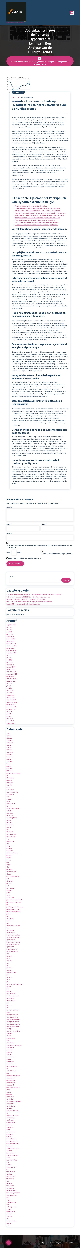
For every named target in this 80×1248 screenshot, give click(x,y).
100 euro (9, 738)
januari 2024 (10, 697)
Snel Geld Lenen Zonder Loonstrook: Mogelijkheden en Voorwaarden (29, 602)
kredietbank (10, 998)
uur (7, 1169)
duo (7, 879)
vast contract (10, 1176)
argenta (9, 785)
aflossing (9, 783)
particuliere (10, 1104)
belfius (8, 820)
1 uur (8, 733)
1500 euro (9, 743)
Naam (9, 524)
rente (8, 1129)
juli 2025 (9, 655)
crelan (8, 860)
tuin (7, 1162)
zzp (7, 1226)
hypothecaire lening (13, 942)
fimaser (9, 890)
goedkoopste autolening (14, 907)
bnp (7, 839)
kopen (8, 986)
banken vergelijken (12, 808)
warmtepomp (11, 1202)
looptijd (9, 1033)
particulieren (10, 1106)
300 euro (9, 761)
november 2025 (11, 646)
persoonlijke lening (12, 1111)
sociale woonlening (12, 1143)
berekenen (10, 825)
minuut (8, 1054)
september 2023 (11, 707)
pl (7, 1113)
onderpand (10, 1085)
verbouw (9, 1183)
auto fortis (10, 790)
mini (7, 1040)
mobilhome (10, 1057)
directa (8, 874)
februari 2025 (10, 667)
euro (7, 886)
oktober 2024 (10, 676)
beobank (9, 822)
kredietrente (10, 1001)
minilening (10, 1047)
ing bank (9, 956)
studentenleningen (12, 1148)
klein (8, 979)
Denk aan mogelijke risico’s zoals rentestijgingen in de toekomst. (36, 222)
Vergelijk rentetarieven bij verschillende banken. (31, 206)
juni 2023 (9, 714)
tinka (8, 1158)
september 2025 (11, 650)
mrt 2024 (15, 97)
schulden (9, 1136)
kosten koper (10, 993)
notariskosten (11, 1071)
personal (9, 1108)
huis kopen (10, 930)
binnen (8, 827)
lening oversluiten (12, 1026)
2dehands (9, 757)
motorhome (10, 1064)
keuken (8, 968)
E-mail (43, 524)
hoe (7, 923)
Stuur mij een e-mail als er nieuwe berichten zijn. (24, 558)
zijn (7, 1218)
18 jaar (8, 745)
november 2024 (11, 674)
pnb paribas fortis (12, 1115)
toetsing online (11, 1160)
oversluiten (10, 1097)
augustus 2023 (11, 709)
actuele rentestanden (13, 773)
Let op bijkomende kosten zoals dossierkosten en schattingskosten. (37, 208)
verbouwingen (11, 1190)
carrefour (9, 850)
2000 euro (9, 752)
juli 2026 (9, 627)
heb (7, 916)
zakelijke (9, 1216)
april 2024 (9, 690)
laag (7, 1003)
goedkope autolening (13, 909)
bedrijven (9, 813)
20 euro (8, 747)
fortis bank (10, 897)
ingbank (9, 961)
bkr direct (9, 832)
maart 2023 (10, 721)
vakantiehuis (10, 1172)
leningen (9, 1029)
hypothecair (10, 933)
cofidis (8, 858)
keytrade (9, 970)
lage (7, 1008)
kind (7, 975)
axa (7, 797)
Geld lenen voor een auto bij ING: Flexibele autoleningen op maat (28, 597)
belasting (9, 815)
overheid (9, 1094)
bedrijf (8, 811)
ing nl (8, 958)
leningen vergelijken (13, 1031)
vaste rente (10, 1179)
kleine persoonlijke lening (15, 984)
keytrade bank (11, 972)
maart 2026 (10, 636)
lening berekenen (12, 1017)
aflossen (9, 780)
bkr (7, 829)
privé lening (10, 1120)
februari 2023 (10, 723)
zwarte (8, 1223)
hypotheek (10, 947)
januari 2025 (10, 669)
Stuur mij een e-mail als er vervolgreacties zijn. (57, 554)
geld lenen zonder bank (14, 900)
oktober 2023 (10, 704)
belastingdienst (11, 818)
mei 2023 (9, 716)
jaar (7, 963)
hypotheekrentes (12, 951)
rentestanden (11, 1132)
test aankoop (10, 1153)
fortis (8, 895)
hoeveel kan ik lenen (13, 926)
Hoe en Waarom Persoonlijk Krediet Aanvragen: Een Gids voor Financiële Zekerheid (33, 595)
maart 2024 (10, 693)
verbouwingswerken (13, 1193)
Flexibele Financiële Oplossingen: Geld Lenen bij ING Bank (25, 599)
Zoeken (11, 576)
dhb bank (9, 869)
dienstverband (11, 872)
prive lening (10, 1118)
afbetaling (10, 778)
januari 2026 (10, 641)
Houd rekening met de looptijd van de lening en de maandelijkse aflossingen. (40, 213)
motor (8, 1059)
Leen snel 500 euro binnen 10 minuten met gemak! (23, 604)
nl (7, 1068)
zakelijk (9, 1214)
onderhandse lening (13, 1076)
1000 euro (9, 740)
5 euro (8, 764)
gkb (7, 904)
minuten (9, 1052)
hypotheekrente (11, 949)
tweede (8, 1165)
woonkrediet (10, 1211)
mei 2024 (9, 688)
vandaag (9, 1174)
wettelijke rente (11, 1207)
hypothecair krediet (13, 935)
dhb (7, 867)
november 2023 (11, 702)
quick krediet (10, 1122)
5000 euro (9, 771)
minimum (9, 1050)
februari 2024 (10, 695)
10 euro (8, 736)
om (7, 1073)
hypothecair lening (12, 937)
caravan (9, 848)
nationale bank (11, 1066)
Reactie (9, 507)
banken (8, 806)
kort (7, 989)
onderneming (11, 1080)
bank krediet (10, 804)
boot (8, 843)
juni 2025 (9, 658)
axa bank (9, 799)
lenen (8, 1012)
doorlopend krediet (12, 876)
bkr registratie (11, 834)
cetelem (9, 855)
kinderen (9, 977)
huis (7, 928)
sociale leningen (11, 1141)
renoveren (9, 1127)
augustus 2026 (11, 625)
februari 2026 (10, 639)
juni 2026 (9, 629)
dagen (8, 865)
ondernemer (10, 1078)
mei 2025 (9, 660)
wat (7, 1204)
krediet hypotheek (12, 996)
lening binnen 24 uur (13, 1019)
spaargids (9, 1146)
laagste (9, 1005)
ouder (8, 1090)
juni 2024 (9, 686)
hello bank (10, 918)
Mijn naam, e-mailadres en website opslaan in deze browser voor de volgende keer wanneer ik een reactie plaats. (40, 546)
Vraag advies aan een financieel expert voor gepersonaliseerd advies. (37, 218)
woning (8, 1209)
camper (9, 846)
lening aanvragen (12, 1015)
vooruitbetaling (11, 1195)
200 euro (9, 750)
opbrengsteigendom (13, 1087)
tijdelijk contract (12, 1155)
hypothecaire (10, 940)
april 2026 (9, 634)
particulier (9, 1099)
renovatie (9, 1125)
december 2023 (11, 700)
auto (8, 787)
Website (9, 533)
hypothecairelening (13, 944)
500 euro (9, 768)
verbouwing (10, 1188)
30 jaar (8, 759)
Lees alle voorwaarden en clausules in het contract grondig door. (36, 225)
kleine (8, 982)
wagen (8, 1200)
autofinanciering (12, 792)
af (7, 775)
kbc (7, 965)
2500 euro (9, 754)
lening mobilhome (12, 1022)
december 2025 (11, 643)
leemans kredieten (12, 1010)
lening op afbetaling (13, 1024)
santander (9, 1134)
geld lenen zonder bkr (13, 902)
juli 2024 (9, 683)
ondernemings (11, 1083)
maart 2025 (10, 665)
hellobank (9, 921)
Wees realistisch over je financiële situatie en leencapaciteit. (35, 220)
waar (8, 1197)
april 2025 (9, 662)
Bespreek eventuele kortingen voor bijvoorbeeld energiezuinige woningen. (39, 215)
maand (8, 1036)
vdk (7, 1181)
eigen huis (9, 881)
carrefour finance (12, 853)
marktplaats (10, 1038)
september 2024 (11, 679)
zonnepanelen (11, 1221)
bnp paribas (10, 841)
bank (8, 801)
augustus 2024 (11, 681)
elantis (8, 883)
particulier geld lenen (13, 1101)
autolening (10, 794)
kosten (8, 991)
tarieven (9, 1151)
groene (8, 914)
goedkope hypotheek (13, 911)
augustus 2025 (11, 653)
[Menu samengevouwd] (72, 13)
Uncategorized (18, 92)
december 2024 (11, 672)
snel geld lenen (11, 1139)
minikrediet (10, 1043)
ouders (8, 1092)
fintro (8, 893)
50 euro (8, 766)
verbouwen (10, 1186)
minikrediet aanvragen (14, 1045)
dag (7, 862)
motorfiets (10, 1061)
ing (7, 954)
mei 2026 (9, 632)
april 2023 (9, 718)
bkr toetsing (10, 836)
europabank (10, 888)
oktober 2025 (10, 648)
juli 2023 (9, 711)
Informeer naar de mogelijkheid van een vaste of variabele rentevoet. (38, 211)
